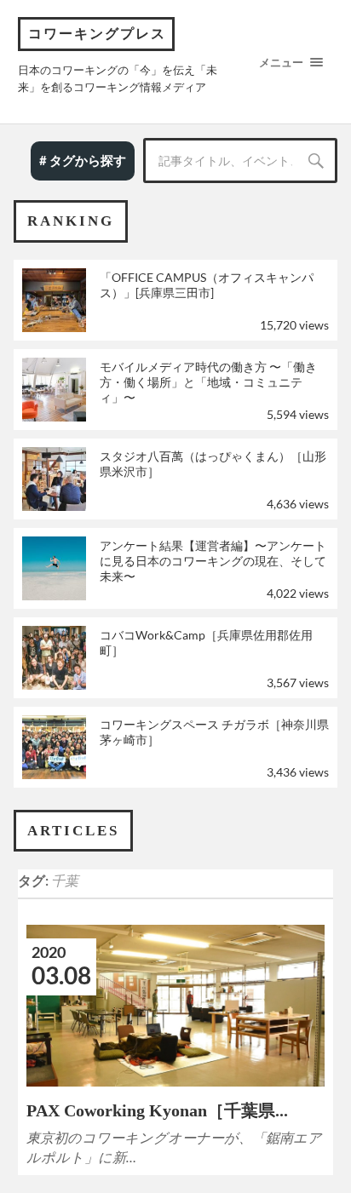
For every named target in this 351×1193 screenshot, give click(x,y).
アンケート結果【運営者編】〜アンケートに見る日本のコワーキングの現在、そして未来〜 (213, 560)
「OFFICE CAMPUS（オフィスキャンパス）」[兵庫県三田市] (207, 285)
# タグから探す (82, 160)
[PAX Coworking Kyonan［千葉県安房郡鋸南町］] (175, 1006)
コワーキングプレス (97, 33)
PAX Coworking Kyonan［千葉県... (157, 1110)
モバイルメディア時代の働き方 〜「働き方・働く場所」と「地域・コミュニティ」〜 (208, 381)
